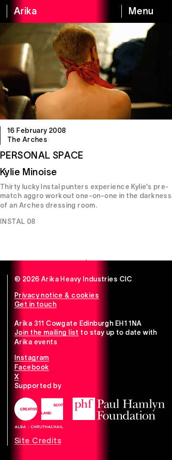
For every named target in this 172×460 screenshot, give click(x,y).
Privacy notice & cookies (56, 295)
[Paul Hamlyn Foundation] (119, 409)
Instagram (31, 357)
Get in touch (35, 304)
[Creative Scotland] (38, 413)
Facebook (31, 367)
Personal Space (42, 155)
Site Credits (37, 440)
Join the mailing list (46, 332)
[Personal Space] (86, 71)
